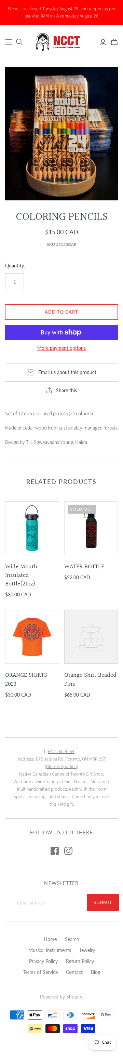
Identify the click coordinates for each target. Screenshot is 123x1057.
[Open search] (19, 42)
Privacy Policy (43, 961)
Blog (95, 972)
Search (72, 939)
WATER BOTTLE (84, 567)
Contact (74, 972)
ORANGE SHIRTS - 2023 (28, 679)
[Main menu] (8, 42)
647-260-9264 (61, 751)
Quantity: (15, 265)
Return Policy (80, 961)
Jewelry (87, 950)
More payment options (61, 348)
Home (50, 939)
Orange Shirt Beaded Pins (90, 679)
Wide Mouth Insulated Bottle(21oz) (21, 575)
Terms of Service (40, 972)
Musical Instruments (49, 950)
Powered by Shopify (61, 997)
